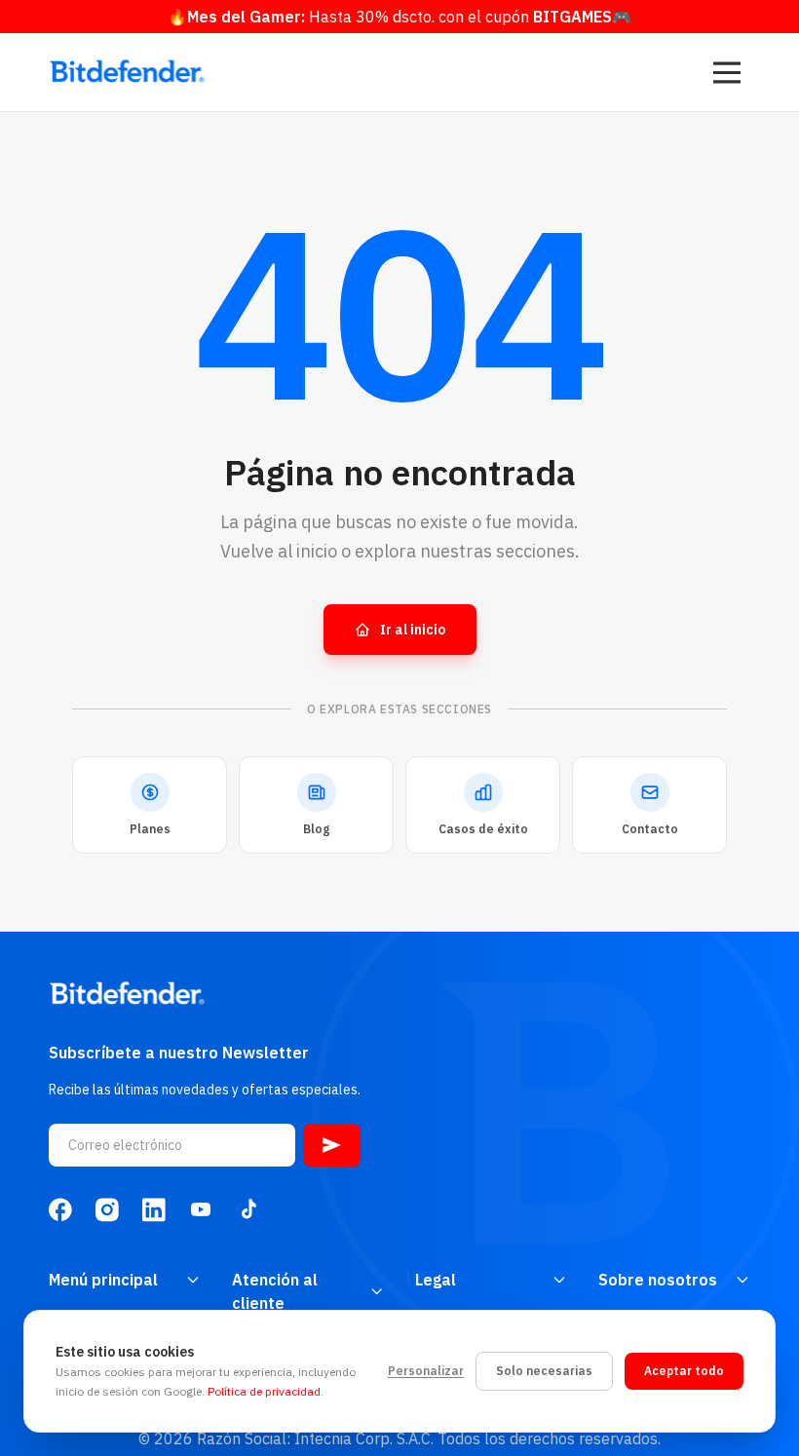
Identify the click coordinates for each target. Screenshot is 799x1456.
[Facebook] (60, 1209)
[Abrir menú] (727, 72)
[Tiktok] (247, 1209)
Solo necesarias (544, 1370)
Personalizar (426, 1370)
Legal (435, 1279)
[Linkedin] (154, 1209)
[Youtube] (200, 1209)
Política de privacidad (264, 1391)
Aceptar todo (684, 1370)
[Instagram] (107, 1209)
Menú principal (103, 1279)
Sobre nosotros (657, 1279)
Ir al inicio (412, 629)
